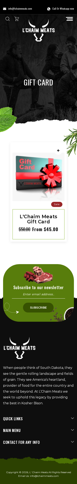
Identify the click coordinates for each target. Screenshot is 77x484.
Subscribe (38, 307)
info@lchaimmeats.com (44, 475)
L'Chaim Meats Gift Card (38, 219)
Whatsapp (64, 8)
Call (54, 8)
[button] (69, 18)
